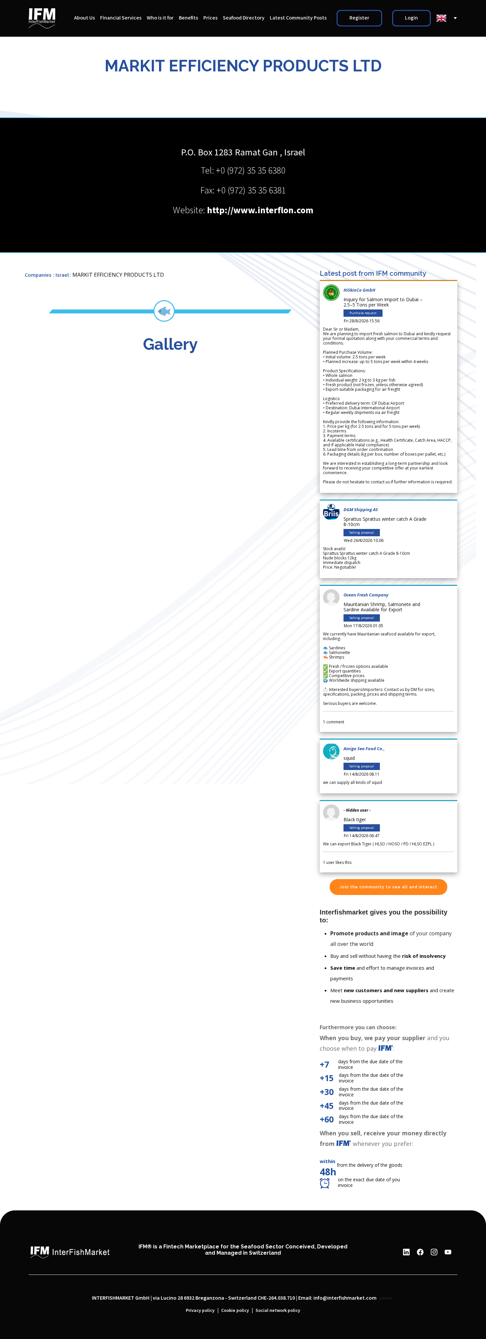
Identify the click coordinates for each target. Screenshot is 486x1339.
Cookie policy (235, 1311)
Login (411, 18)
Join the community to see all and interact (388, 887)
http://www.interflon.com (260, 210)
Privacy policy (200, 1311)
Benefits (188, 18)
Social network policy (278, 1311)
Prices (210, 18)
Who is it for (160, 18)
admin (385, 1298)
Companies (38, 274)
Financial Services (121, 18)
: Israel (61, 274)
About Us (84, 18)
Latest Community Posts (298, 18)
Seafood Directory (243, 18)
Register (359, 18)
